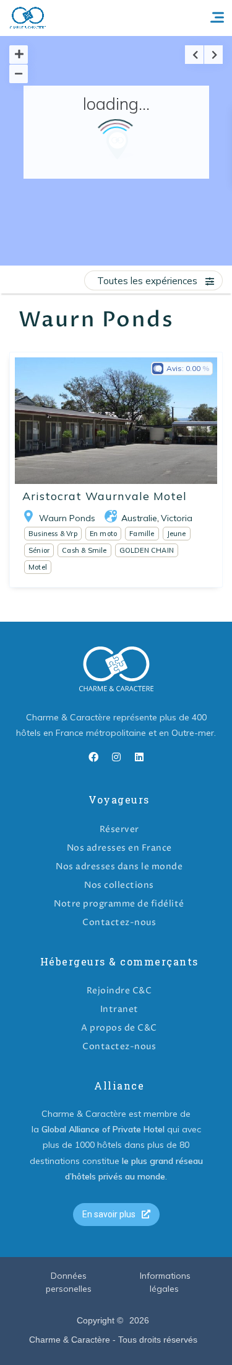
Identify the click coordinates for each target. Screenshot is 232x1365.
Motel (37, 567)
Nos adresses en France (119, 848)
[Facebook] (93, 757)
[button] (116, 1214)
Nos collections (119, 885)
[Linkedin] (139, 757)
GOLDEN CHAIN (146, 550)
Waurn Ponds (67, 518)
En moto (103, 533)
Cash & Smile (84, 550)
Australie (139, 518)
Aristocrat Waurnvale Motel (104, 496)
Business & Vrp (52, 533)
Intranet (119, 1009)
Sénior (38, 550)
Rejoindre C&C (119, 990)
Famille (141, 533)
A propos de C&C (119, 1028)
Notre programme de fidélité (119, 904)
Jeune (176, 533)
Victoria (176, 518)
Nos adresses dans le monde (119, 866)
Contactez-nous (119, 922)
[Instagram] (116, 757)
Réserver (119, 829)
